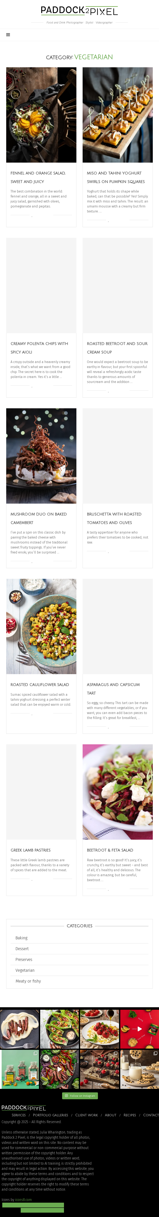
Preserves (24, 959)
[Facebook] (131, 35)
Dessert (22, 948)
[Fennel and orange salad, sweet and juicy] (41, 115)
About (110, 1115)
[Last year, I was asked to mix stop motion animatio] (19, 1029)
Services (19, 1115)
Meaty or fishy (28, 981)
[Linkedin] (140, 35)
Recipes (130, 1115)
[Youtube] (136, 35)
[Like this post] (32, 215)
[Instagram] (127, 35)
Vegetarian (25, 970)
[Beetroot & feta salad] (118, 792)
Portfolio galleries (50, 1115)
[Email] (144, 35)
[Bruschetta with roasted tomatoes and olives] (118, 456)
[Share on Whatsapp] (46, 215)
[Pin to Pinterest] (41, 215)
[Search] (151, 35)
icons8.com (23, 1199)
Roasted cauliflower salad (40, 685)
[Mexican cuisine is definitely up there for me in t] (59, 1069)
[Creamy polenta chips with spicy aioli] (41, 285)
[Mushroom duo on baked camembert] (41, 456)
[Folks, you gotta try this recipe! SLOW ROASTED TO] (99, 1029)
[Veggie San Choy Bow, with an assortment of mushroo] (59, 1029)
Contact (151, 1115)
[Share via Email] (50, 215)
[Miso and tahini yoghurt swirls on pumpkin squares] (118, 115)
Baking (22, 937)
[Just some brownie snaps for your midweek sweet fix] (99, 1069)
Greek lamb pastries (31, 850)
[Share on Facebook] (37, 215)
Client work (86, 1115)
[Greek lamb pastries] (41, 792)
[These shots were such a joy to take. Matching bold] (19, 1069)
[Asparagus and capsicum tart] (118, 626)
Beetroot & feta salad (110, 850)
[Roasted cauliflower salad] (41, 626)
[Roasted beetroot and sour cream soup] (118, 285)
